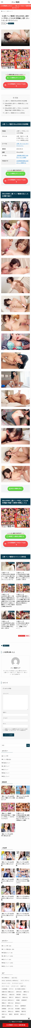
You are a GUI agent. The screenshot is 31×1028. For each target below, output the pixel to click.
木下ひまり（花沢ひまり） (8, 1000)
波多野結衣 (23, 1005)
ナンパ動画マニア (15, 668)
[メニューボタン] (2, 2)
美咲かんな (10, 1011)
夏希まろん (4, 994)
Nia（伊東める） (6, 977)
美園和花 (17, 1011)
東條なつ (4, 1003)
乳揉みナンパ (6, 762)
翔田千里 (24, 1011)
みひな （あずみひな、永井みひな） (10, 980)
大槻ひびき (11, 994)
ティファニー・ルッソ (17, 983)
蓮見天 (10, 1014)
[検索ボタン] (29, 2)
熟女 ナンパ (6, 773)
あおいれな (14, 977)
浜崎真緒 (4, 1008)
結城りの (4, 1011)
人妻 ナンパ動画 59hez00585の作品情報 (16, 101)
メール (5, 718)
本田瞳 (17, 1000)
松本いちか (10, 1003)
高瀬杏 (3, 1017)
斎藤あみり (4, 997)
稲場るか (24, 1008)
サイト (4, 723)
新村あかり (17, 997)
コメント (5, 693)
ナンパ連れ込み (7, 759)
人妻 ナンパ (11, 23)
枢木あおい (17, 1003)
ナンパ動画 (15, 2)
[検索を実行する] (28, 745)
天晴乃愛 (18, 994)
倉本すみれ (19, 991)
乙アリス (11, 988)
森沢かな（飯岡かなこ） (7, 1005)
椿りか (16, 1005)
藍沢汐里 (16, 1014)
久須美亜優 (4, 988)
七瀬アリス (23, 986)
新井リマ (11, 997)
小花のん (25, 994)
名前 (4, 712)
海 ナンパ (5, 769)
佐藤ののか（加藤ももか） (8, 991)
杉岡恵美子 (24, 1000)
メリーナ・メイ (14, 986)
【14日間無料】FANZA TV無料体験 (15, 1025)
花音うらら (4, 1014)
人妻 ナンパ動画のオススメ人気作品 (15, 113)
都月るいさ (23, 1014)
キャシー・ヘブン (6, 983)
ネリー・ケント (5, 986)
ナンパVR (5, 756)
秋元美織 (17, 1008)
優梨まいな (26, 991)
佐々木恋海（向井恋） (20, 988)
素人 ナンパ (6, 776)
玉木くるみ (10, 1008)
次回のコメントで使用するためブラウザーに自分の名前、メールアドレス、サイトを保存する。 (16, 729)
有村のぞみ (25, 997)
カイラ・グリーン (25, 980)
